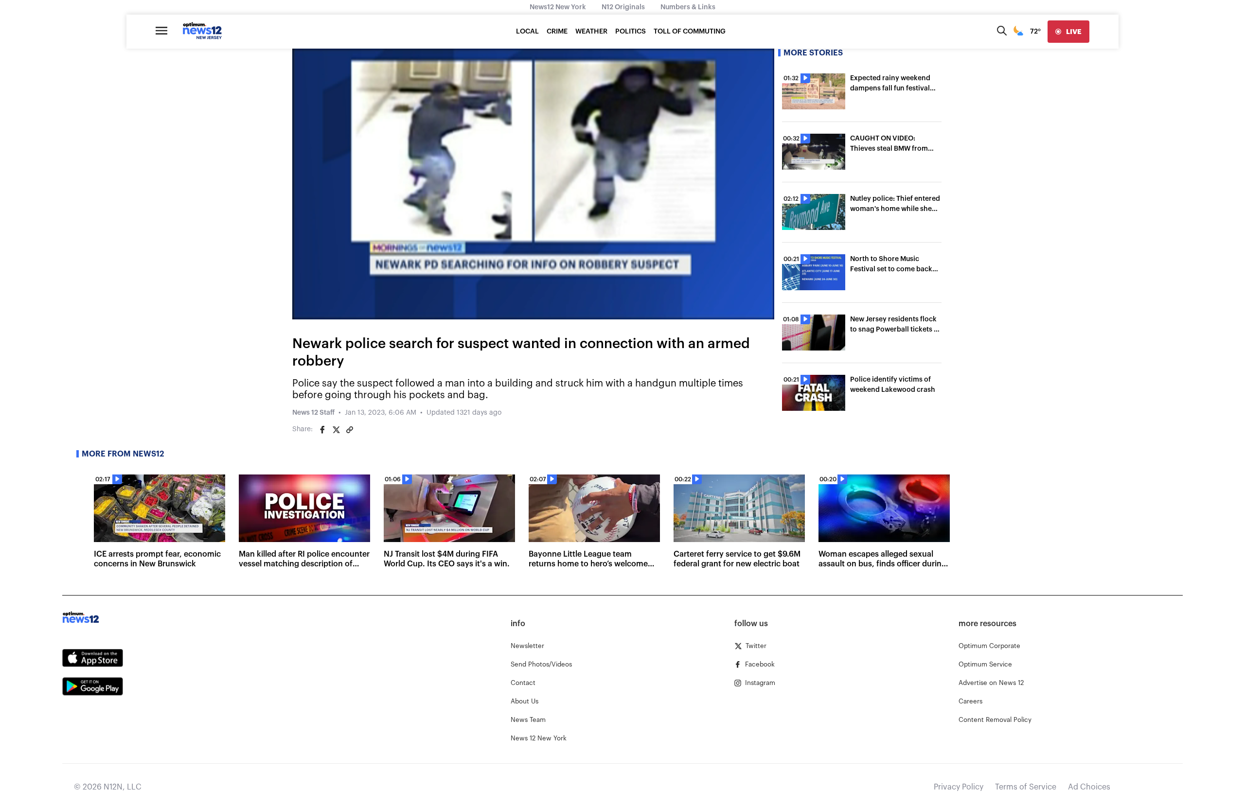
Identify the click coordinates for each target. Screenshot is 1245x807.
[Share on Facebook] (322, 430)
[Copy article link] (350, 430)
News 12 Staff (313, 412)
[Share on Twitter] (336, 430)
